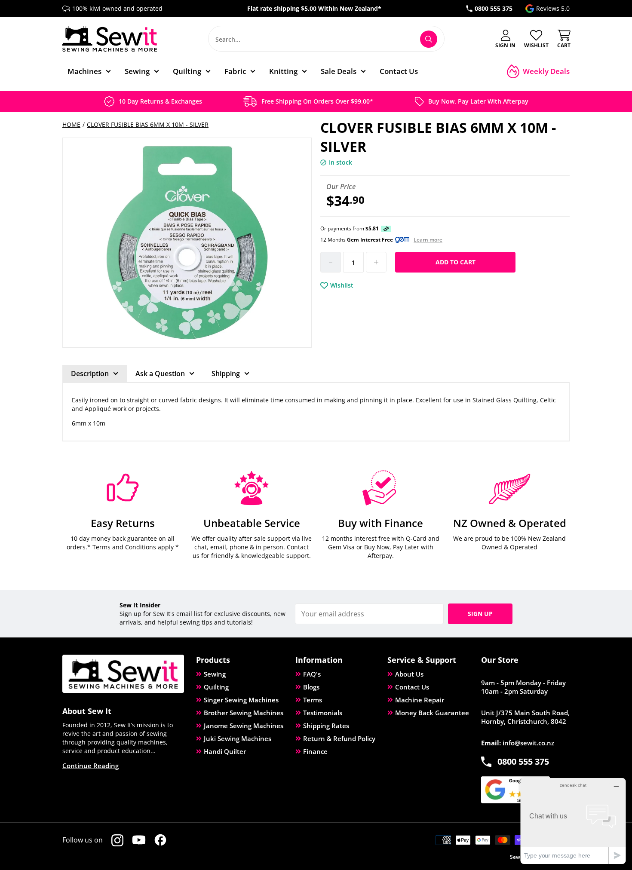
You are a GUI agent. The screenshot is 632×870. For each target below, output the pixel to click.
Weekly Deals (546, 71)
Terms (312, 699)
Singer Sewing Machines (241, 699)
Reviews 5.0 (553, 8)
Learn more (428, 239)
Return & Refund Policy (339, 738)
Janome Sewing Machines (243, 725)
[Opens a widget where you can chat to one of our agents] (573, 821)
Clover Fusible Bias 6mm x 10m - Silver (148, 124)
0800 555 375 (493, 8)
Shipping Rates (326, 725)
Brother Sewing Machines (243, 712)
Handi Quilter (225, 751)
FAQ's (312, 674)
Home (71, 124)
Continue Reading (90, 765)
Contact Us (412, 687)
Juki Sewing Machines (237, 738)
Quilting (216, 687)
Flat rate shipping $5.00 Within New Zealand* (314, 8)
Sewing (215, 674)
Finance (315, 751)
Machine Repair (419, 699)
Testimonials (322, 712)
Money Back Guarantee (432, 712)
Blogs (311, 687)
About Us (409, 674)
